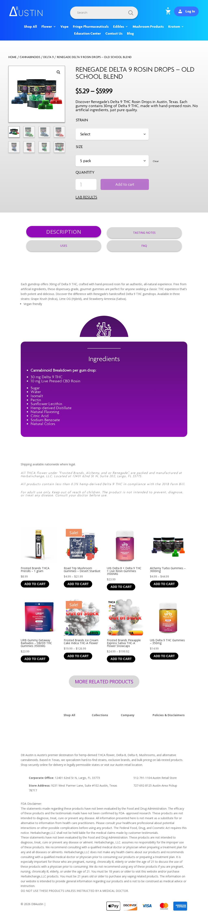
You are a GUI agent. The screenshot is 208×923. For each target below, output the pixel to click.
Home (12, 57)
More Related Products (104, 681)
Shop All (30, 27)
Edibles (118, 27)
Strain (82, 120)
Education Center (87, 34)
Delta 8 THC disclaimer (168, 734)
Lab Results (86, 197)
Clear (156, 161)
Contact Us (113, 34)
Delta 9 (48, 57)
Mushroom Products (148, 27)
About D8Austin (131, 720)
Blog (130, 34)
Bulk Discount (101, 730)
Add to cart (124, 184)
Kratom (174, 27)
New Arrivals (100, 725)
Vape (64, 27)
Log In (190, 11)
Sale (94, 739)
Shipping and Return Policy (170, 720)
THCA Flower (72, 720)
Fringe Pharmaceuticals (91, 27)
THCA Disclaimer (164, 739)
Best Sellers (99, 720)
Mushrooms (72, 734)
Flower (46, 27)
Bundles (97, 734)
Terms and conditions (167, 730)
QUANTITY (85, 172)
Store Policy (160, 725)
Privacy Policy (55, 904)
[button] (58, 72)
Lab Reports (129, 730)
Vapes (68, 730)
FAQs (124, 725)
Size (79, 146)
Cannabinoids (30, 57)
